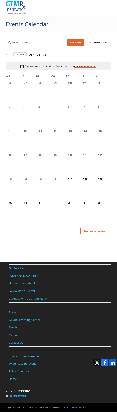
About (13, 312)
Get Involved (17, 268)
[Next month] (10, 54)
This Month (20, 54)
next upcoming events (85, 66)
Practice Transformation (25, 356)
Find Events (75, 42)
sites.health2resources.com (74, 407)
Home (13, 379)
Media (13, 335)
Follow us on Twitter (22, 291)
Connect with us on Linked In (28, 299)
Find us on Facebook (22, 283)
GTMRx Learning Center (24, 320)
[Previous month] (7, 54)
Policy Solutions (19, 371)
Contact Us (16, 342)
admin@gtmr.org (18, 395)
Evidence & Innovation (23, 364)
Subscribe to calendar (94, 230)
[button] (109, 8)
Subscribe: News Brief (23, 276)
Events (13, 327)
